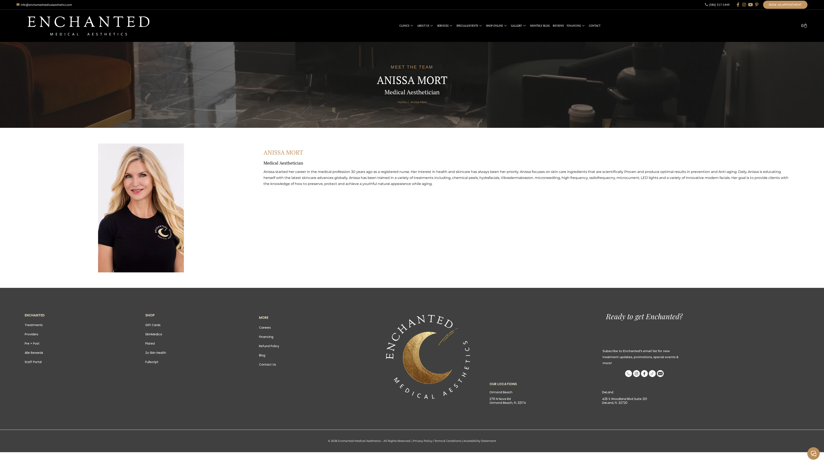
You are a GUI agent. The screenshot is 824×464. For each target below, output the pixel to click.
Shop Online (494, 25)
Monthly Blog (540, 25)
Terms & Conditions (447, 441)
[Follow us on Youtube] (750, 4)
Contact (594, 25)
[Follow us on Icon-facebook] (644, 373)
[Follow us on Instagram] (744, 4)
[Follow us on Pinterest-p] (756, 4)
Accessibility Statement (479, 441)
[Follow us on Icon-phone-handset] (628, 373)
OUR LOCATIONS (503, 384)
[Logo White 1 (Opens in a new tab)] (89, 26)
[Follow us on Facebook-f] (738, 4)
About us (423, 25)
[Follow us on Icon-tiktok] (652, 373)
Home (402, 102)
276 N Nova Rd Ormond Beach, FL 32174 (507, 401)
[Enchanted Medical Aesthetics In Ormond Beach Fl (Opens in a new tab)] (428, 357)
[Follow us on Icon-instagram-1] (636, 373)
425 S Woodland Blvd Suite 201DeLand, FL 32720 (624, 401)
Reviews (558, 25)
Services (442, 25)
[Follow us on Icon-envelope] (660, 373)
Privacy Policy (422, 441)
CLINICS (404, 25)
